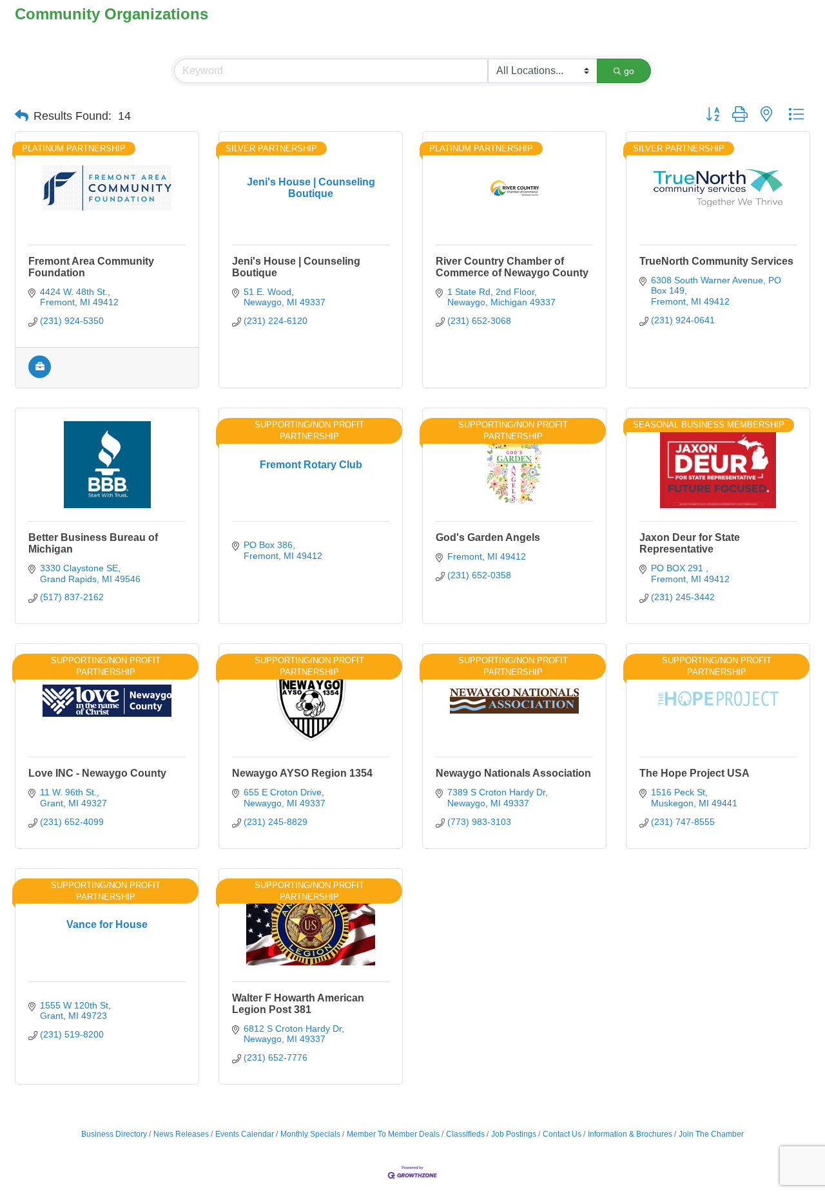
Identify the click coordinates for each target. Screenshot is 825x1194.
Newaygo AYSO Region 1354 (302, 773)
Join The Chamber (711, 1134)
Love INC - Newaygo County (97, 773)
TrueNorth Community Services (716, 261)
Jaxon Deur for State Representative (689, 543)
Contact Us (562, 1134)
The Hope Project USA (694, 773)
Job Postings (513, 1134)
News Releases (181, 1134)
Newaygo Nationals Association (513, 773)
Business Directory (114, 1134)
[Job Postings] (39, 375)
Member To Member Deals (393, 1134)
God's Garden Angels (488, 537)
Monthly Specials (310, 1134)
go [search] (629, 71)
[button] (21, 116)
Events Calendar (244, 1134)
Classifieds (465, 1134)
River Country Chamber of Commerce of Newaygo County (512, 267)
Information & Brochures (630, 1134)
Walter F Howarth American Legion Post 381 (298, 1003)
